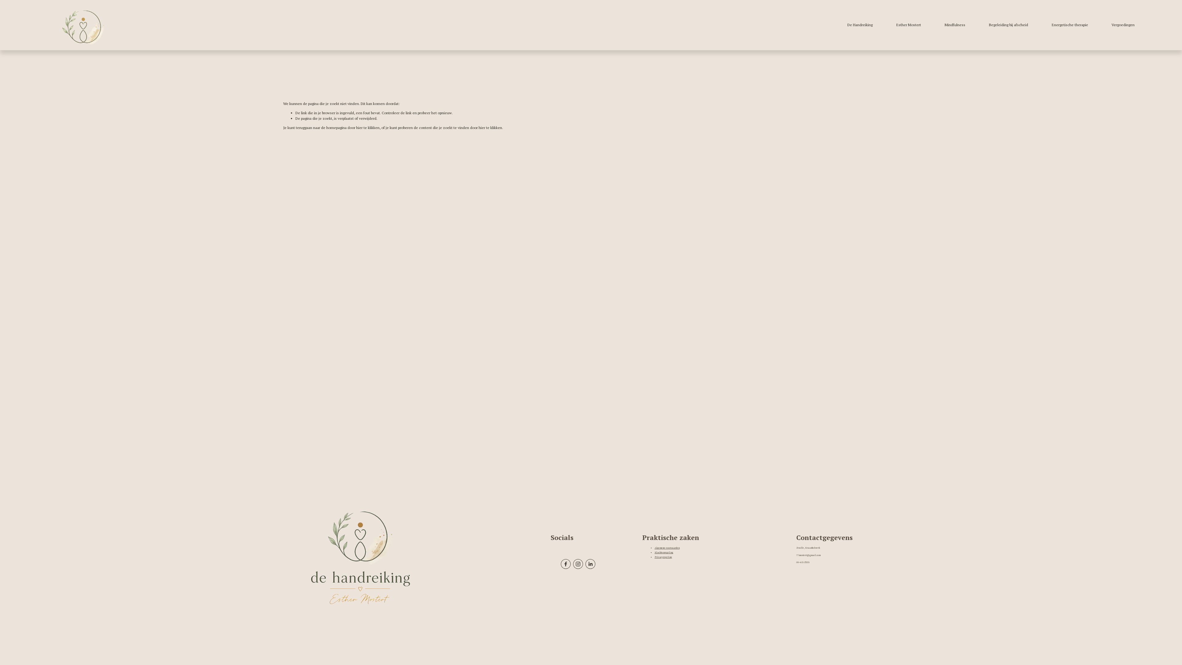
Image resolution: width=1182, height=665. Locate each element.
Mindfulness (955, 24)
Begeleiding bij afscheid (1008, 24)
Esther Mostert (908, 24)
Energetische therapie (1070, 24)
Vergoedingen (1123, 24)
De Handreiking (860, 24)
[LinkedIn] (590, 564)
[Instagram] (578, 564)
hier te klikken (368, 127)
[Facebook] (566, 564)
